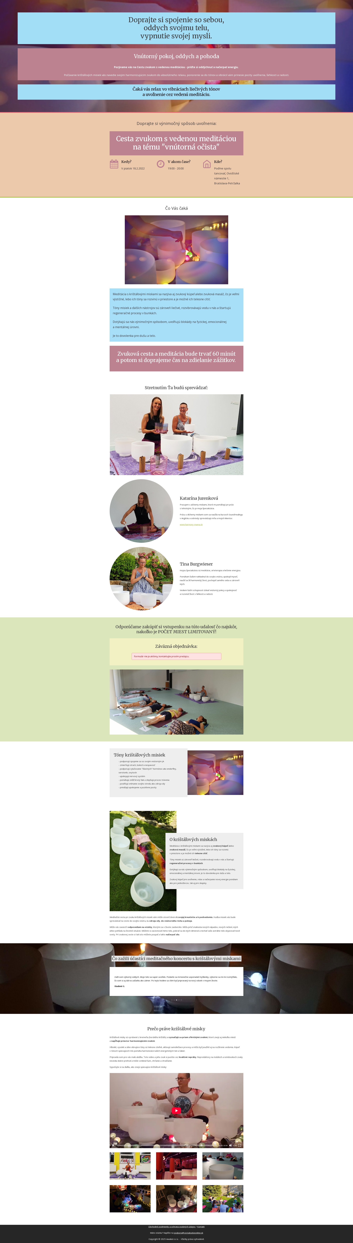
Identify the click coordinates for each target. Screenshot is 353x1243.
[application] (176, 1110)
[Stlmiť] (230, 1145)
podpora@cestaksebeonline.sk (188, 1232)
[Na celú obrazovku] (239, 1145)
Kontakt (201, 1226)
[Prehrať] (113, 1145)
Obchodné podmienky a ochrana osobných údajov (172, 1226)
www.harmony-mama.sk (191, 524)
